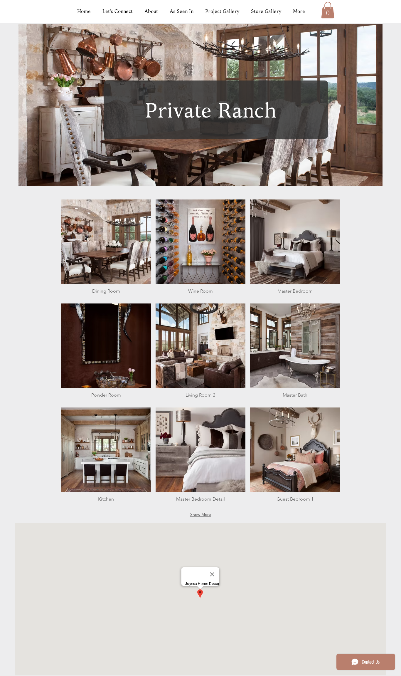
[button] (328, 10)
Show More (200, 514)
